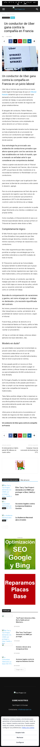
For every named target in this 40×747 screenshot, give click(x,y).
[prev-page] (3, 527)
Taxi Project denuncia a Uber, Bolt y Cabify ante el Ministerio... (25, 620)
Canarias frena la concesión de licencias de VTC (29, 450)
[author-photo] (20, 470)
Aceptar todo (20, 732)
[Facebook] (11, 41)
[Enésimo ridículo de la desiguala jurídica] (7, 647)
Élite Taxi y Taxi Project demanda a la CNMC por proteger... (24, 634)
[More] (34, 41)
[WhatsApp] (25, 41)
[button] (3, 9)
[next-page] (6, 527)
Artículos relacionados (10, 480)
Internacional (10, 14)
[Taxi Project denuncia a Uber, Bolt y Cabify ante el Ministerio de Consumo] (7, 618)
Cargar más (19, 669)
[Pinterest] (20, 41)
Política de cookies (28, 727)
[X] (15, 41)
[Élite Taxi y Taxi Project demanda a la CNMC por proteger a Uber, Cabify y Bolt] (7, 491)
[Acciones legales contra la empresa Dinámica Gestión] (7, 504)
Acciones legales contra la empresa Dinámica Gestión (25, 506)
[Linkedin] (29, 41)
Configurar (20, 742)
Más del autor (25, 480)
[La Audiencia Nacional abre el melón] (7, 517)
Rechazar (20, 737)
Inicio (3, 14)
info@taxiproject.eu (24, 709)
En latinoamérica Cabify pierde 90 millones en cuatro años (10, 450)
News (12, 17)
